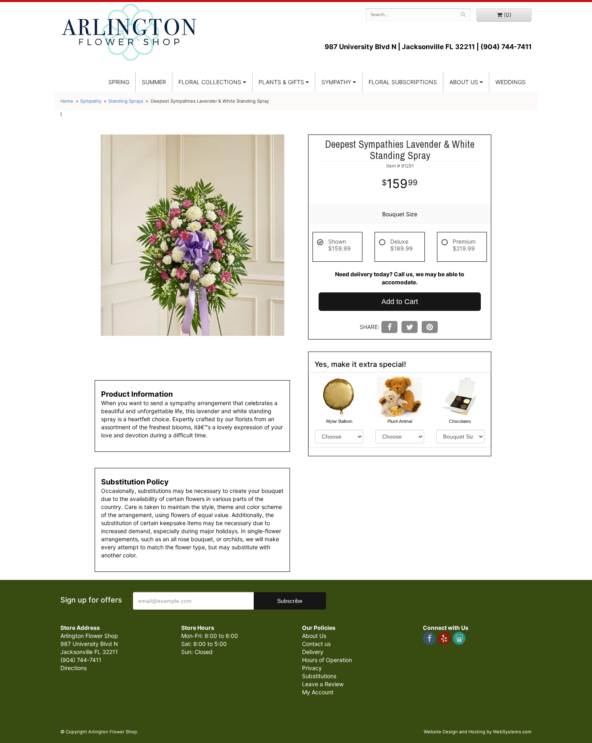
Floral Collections (209, 82)
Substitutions (319, 676)
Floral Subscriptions (402, 82)
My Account (317, 692)
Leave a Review (323, 684)
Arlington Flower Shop (129, 32)
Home (66, 101)
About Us (314, 635)
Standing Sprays (125, 101)
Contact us (316, 643)
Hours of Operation (327, 659)
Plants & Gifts (281, 82)
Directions (73, 667)
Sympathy (336, 82)
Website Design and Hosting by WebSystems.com (478, 732)
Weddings (510, 82)
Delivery (312, 651)
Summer (154, 82)
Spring (118, 82)
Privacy (312, 667)
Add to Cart (399, 302)
